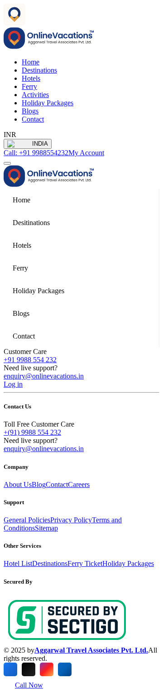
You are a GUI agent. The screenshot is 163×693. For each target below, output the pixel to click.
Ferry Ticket (84, 563)
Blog (39, 484)
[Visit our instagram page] (46, 669)
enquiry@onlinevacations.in (44, 376)
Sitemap (46, 528)
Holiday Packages (47, 103)
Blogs (30, 111)
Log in (13, 384)
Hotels (31, 78)
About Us (18, 484)
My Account (86, 153)
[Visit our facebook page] (10, 669)
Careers (79, 484)
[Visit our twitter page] (28, 669)
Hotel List (18, 563)
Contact (33, 119)
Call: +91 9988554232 (36, 153)
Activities (35, 94)
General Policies (27, 520)
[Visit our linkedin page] (65, 669)
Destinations (39, 70)
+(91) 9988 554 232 (32, 432)
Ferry (29, 86)
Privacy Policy (71, 520)
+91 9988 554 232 (30, 360)
